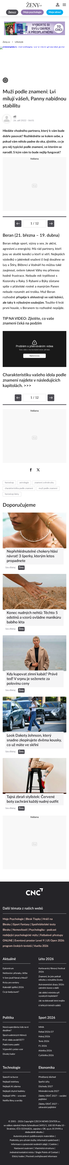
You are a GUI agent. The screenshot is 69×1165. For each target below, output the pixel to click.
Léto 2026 (46, 959)
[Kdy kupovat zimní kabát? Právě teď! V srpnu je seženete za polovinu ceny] (34, 653)
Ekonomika (47, 1067)
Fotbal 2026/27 (46, 1032)
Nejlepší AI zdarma (11, 1086)
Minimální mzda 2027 (49, 1091)
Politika (8, 1017)
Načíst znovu (35, 356)
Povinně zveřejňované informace (41, 1156)
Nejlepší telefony (11, 1082)
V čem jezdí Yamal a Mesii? (15, 978)
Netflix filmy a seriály (12, 1101)
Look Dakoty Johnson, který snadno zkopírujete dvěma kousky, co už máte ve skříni (34, 740)
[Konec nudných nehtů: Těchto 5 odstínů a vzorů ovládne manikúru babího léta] (34, 592)
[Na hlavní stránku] (34, 4)
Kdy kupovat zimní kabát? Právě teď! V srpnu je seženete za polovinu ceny (32, 678)
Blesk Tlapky (33, 919)
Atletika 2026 (45, 1051)
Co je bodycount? (11, 992)
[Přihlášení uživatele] (57, 4)
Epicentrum (8, 968)
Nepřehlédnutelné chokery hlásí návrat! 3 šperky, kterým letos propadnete (32, 556)
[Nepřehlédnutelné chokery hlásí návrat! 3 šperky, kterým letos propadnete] (34, 530)
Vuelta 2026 (41, 946)
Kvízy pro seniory (11, 983)
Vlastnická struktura (44, 1148)
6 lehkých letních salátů (50, 1005)
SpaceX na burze (10, 1077)
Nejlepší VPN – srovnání (14, 1096)
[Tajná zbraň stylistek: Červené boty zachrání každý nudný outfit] (34, 776)
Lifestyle (19, 42)
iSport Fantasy (21, 924)
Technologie (11, 1067)
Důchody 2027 (46, 1086)
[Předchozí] (18, 223)
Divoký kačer (9, 1054)
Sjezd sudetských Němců (14, 1035)
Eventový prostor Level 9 (29, 940)
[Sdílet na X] (38, 470)
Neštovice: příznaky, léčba (15, 973)
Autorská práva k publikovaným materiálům (33, 1136)
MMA (41, 1027)
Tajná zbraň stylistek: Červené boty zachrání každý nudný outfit (32, 799)
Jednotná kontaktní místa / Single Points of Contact (34, 1152)
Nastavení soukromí (23, 1148)
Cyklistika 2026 (46, 1055)
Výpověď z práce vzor (13, 1049)
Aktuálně (9, 959)
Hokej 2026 (44, 1037)
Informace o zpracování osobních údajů (29, 1144)
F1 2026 (43, 1046)
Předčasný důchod (47, 1077)
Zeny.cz (6, 42)
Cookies (53, 1144)
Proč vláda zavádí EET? (13, 1040)
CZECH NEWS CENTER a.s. (47, 1121)
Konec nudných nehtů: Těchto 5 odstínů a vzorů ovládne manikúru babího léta (34, 617)
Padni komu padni (11, 1045)
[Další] (51, 223)
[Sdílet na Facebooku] (30, 470)
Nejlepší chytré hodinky (14, 1091)
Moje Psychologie (13, 919)
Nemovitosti (20, 929)
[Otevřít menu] (64, 4)
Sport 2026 (47, 1017)
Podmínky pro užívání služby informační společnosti (34, 1140)
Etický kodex (18, 1156)
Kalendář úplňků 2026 (13, 987)
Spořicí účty (44, 1082)
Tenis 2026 (44, 1041)
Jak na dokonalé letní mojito (52, 1001)
